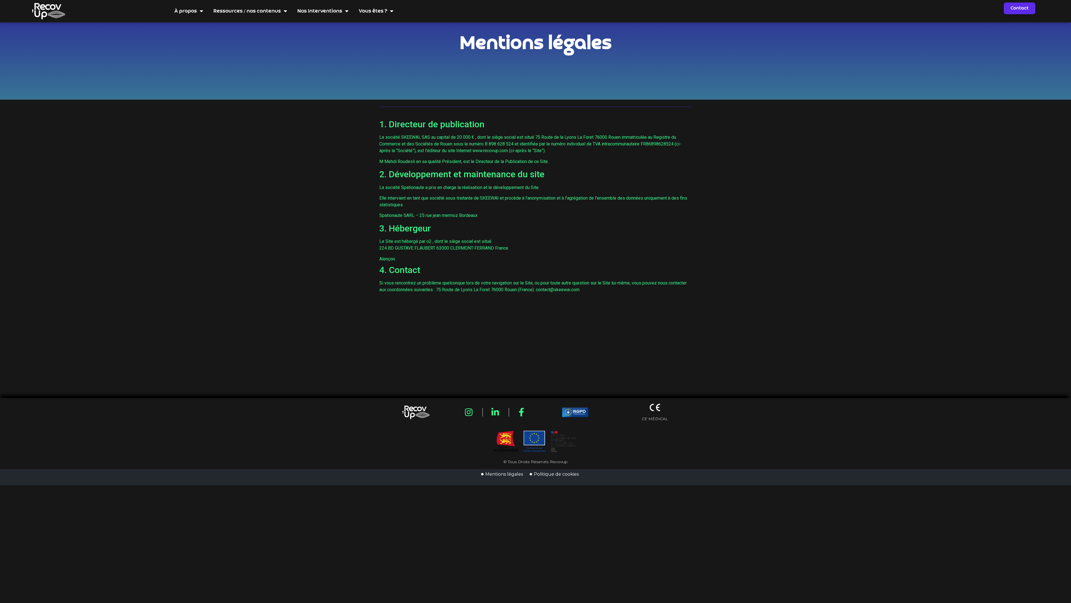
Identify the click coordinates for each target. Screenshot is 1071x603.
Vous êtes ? (373, 11)
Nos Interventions (319, 11)
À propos (185, 11)
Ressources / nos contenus (247, 11)
